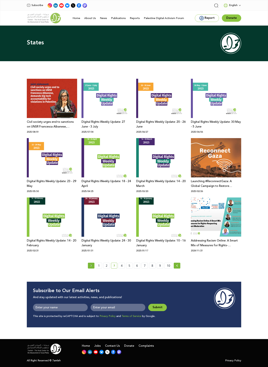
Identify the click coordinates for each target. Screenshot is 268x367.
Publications (118, 18)
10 (168, 266)
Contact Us (112, 346)
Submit (157, 307)
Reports (135, 18)
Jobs (97, 346)
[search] (216, 5)
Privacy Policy (108, 316)
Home (76, 18)
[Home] (44, 18)
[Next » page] (177, 266)
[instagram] (50, 5)
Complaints (146, 346)
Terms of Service (131, 316)
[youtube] (61, 5)
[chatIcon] (85, 5)
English (233, 5)
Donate (129, 346)
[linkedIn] (55, 5)
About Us (90, 18)
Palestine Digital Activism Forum (164, 18)
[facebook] (79, 5)
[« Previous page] (91, 266)
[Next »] (177, 266)
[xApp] (73, 5)
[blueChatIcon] (67, 5)
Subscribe (37, 5)
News (103, 18)
